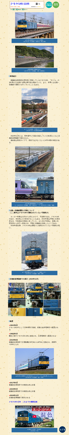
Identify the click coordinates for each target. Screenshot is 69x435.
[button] (16, 287)
